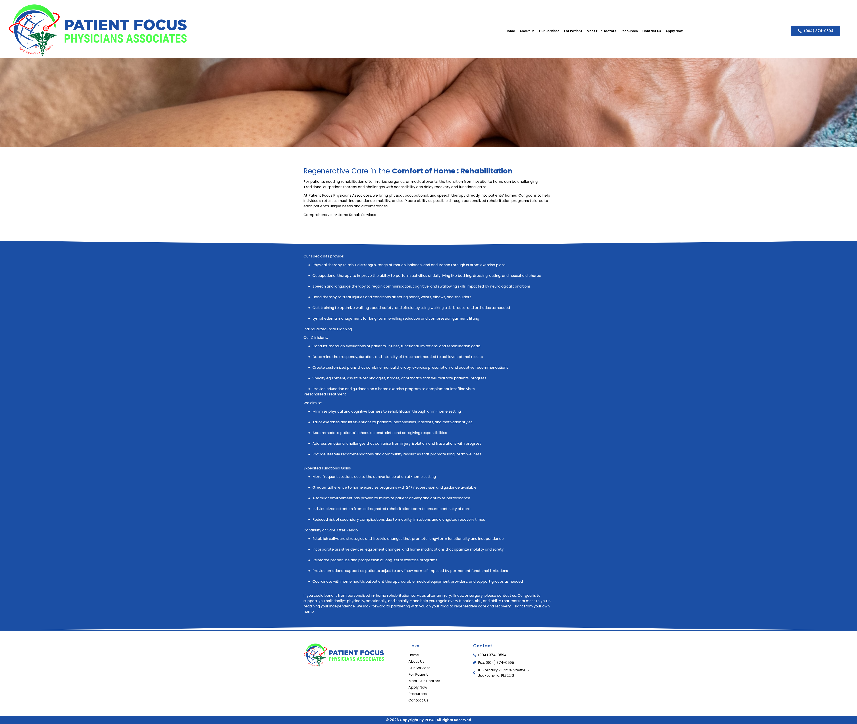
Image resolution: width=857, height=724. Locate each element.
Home (510, 31)
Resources (629, 31)
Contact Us (651, 31)
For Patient (573, 31)
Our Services (549, 31)
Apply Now (674, 31)
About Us (527, 31)
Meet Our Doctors (601, 31)
